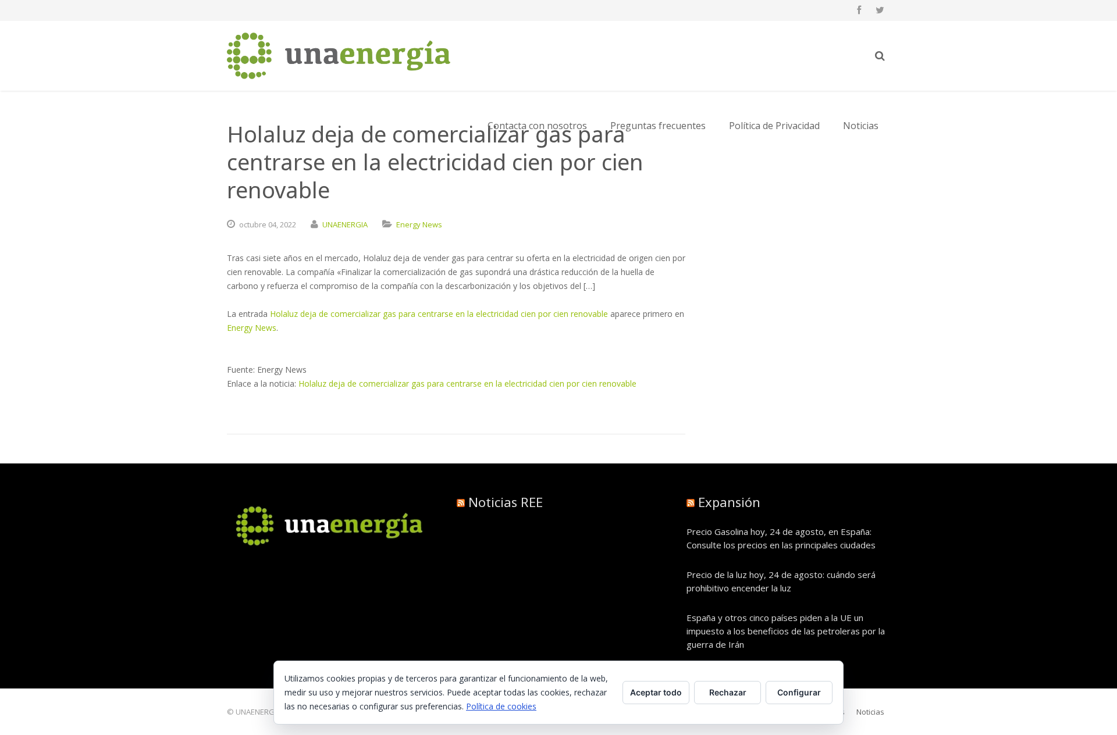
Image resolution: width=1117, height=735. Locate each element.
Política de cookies (501, 706)
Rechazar (727, 692)
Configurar (799, 692)
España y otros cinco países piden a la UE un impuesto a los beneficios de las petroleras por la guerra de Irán (785, 631)
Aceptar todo (656, 692)
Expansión (729, 502)
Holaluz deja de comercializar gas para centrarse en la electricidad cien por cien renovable (439, 313)
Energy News (419, 224)
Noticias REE (505, 502)
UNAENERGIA (345, 224)
